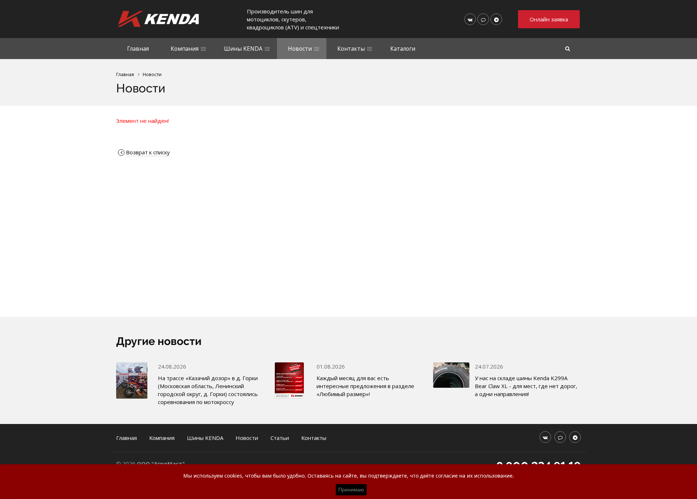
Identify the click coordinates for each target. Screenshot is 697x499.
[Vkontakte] (470, 19)
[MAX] (483, 19)
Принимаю (351, 489)
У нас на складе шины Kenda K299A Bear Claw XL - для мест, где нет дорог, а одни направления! (526, 386)
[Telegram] (496, 19)
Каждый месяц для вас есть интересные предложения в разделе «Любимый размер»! (365, 386)
